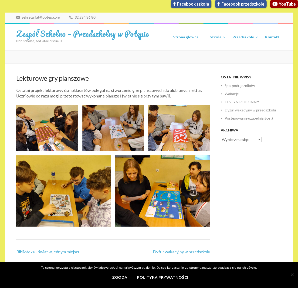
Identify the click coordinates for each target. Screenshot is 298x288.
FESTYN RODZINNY (242, 102)
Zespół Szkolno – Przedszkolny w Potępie (82, 33)
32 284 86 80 (84, 17)
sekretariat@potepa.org (40, 17)
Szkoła (215, 37)
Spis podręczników (240, 85)
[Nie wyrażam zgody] (292, 274)
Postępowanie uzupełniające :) (249, 118)
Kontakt (272, 37)
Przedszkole (243, 37)
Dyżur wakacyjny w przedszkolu (181, 251)
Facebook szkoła (193, 4)
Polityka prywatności (162, 277)
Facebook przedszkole (242, 4)
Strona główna (186, 37)
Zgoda (119, 277)
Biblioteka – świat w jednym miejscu (48, 251)
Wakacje (232, 93)
